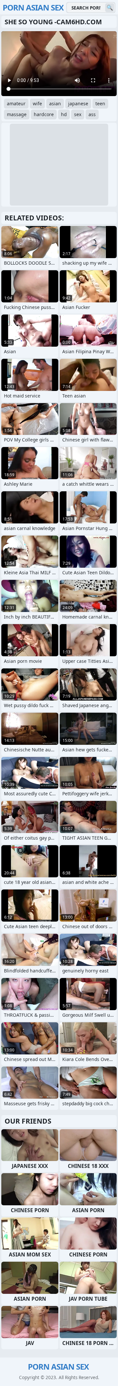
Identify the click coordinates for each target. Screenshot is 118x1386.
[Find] (109, 7)
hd (64, 114)
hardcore (44, 114)
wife (37, 103)
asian (55, 103)
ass (92, 114)
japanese (78, 103)
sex (77, 114)
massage (17, 114)
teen (100, 103)
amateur (16, 103)
